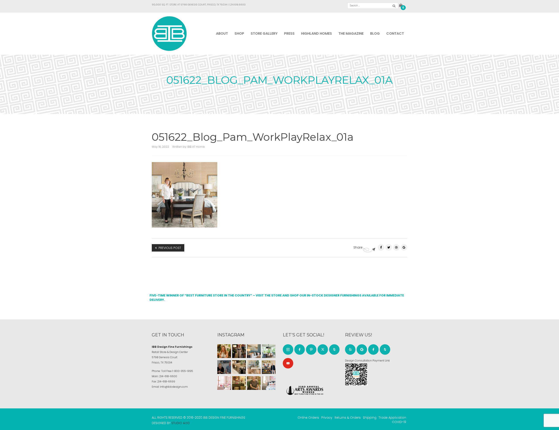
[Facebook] (381, 247)
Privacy (326, 417)
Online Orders (308, 417)
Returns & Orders (348, 417)
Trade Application (392, 417)
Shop (239, 33)
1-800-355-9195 (182, 371)
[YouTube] (288, 363)
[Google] (362, 349)
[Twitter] (388, 247)
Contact (395, 33)
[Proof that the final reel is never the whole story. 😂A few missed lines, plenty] (224, 367)
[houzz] (334, 349)
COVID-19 (399, 422)
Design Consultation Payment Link (367, 360)
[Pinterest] (396, 247)
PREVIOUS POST (170, 248)
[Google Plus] (404, 247)
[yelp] (350, 349)
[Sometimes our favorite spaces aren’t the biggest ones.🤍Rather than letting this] (224, 383)
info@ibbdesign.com (174, 387)
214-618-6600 (168, 376)
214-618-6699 (166, 381)
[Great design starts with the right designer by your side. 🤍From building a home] (254, 367)
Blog (375, 33)
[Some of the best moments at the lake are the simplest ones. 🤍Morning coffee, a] (269, 351)
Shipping (369, 417)
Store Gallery (264, 33)
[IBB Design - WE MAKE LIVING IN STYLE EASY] (169, 33)
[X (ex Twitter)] (322, 349)
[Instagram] (288, 349)
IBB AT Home (196, 147)
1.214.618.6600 (237, 4)
